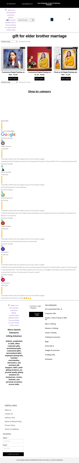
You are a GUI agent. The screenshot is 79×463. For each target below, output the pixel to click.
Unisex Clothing (50, 333)
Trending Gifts (50, 355)
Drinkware (48, 359)
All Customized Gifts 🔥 (53, 309)
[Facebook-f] (68, 2)
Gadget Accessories (52, 350)
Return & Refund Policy (13, 421)
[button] (52, 19)
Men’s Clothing (50, 324)
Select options (13, 78)
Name (5, 438)
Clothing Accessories (52, 337)
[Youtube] (68, 6)
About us (8, 410)
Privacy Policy (10, 425)
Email (5, 445)
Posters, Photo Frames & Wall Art (56, 318)
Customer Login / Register (35, 307)
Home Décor (49, 346)
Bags (47, 341)
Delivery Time (10, 418)
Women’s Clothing (51, 328)
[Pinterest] (72, 6)
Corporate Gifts (50, 313)
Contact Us (9, 414)
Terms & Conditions (12, 429)
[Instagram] (72, 2)
